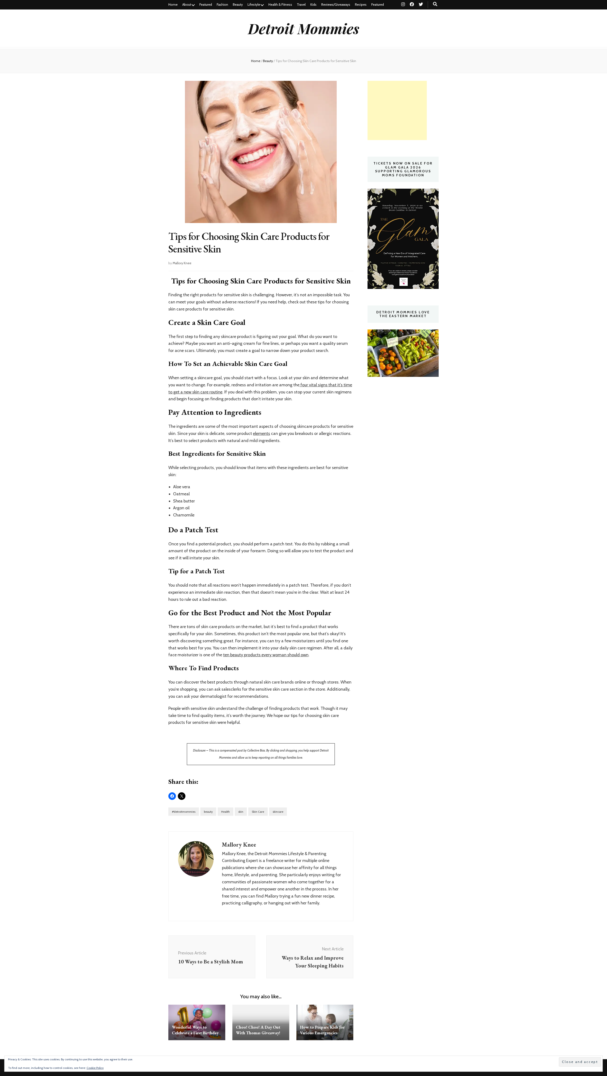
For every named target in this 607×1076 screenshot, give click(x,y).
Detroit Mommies (303, 28)
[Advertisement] (397, 110)
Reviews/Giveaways (335, 4)
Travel (301, 4)
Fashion (222, 4)
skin (240, 811)
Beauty (238, 4)
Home (173, 4)
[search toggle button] (435, 4)
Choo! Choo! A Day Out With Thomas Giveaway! (258, 1029)
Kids (313, 4)
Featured (205, 4)
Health (225, 811)
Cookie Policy (95, 1068)
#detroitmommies (183, 811)
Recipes (361, 4)
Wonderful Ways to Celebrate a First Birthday (195, 1029)
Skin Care (258, 811)
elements (261, 433)
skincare (278, 811)
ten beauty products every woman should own (265, 654)
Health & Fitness (280, 4)
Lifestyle (254, 4)
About (186, 4)
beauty (208, 811)
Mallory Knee (182, 263)
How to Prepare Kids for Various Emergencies (322, 1029)
